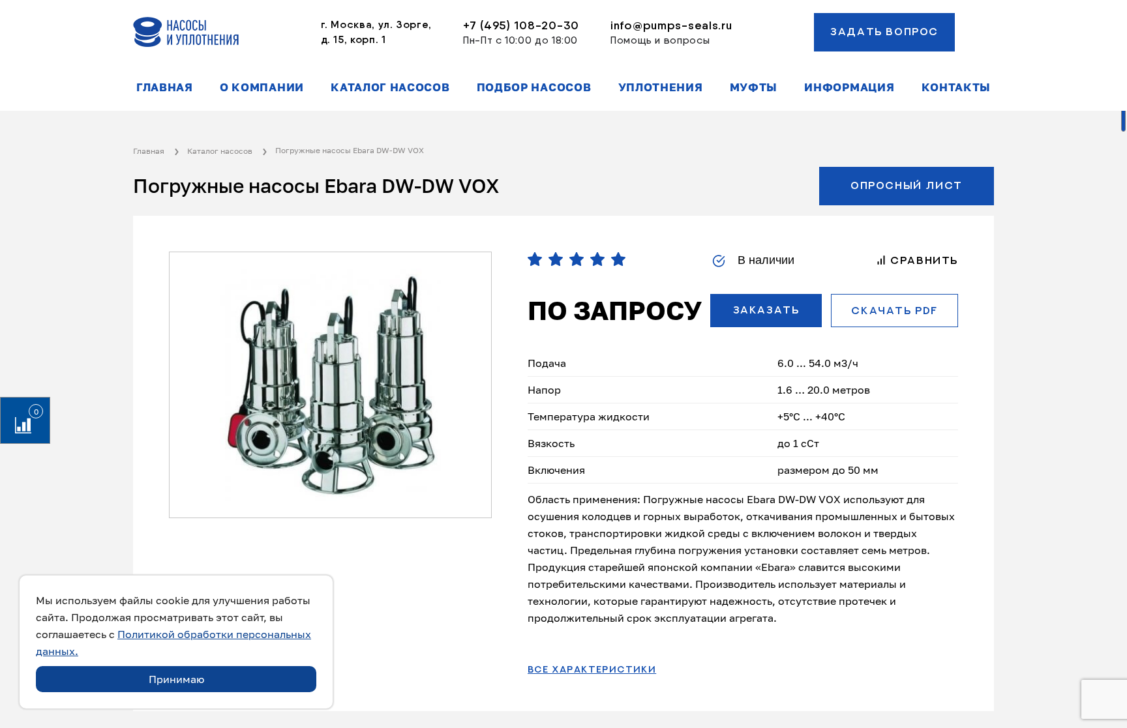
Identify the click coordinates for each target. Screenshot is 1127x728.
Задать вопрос (884, 32)
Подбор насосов (534, 87)
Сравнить (922, 260)
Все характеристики (592, 670)
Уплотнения (660, 87)
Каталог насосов (390, 87)
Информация (849, 87)
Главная (164, 87)
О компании (262, 87)
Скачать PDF (894, 311)
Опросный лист (906, 186)
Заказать (766, 310)
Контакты (956, 87)
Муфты (753, 87)
